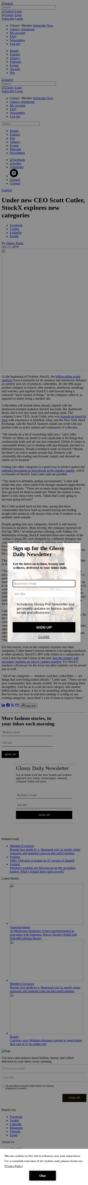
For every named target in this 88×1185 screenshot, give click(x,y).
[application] (44, 1167)
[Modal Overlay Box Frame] (43, 592)
